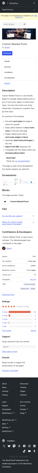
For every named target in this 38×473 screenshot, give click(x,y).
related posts (25, 288)
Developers (6, 409)
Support (7, 83)
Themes (23, 387)
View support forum (9, 351)
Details (7, 61)
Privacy (5, 395)
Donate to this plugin (10, 371)
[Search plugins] (24, 24)
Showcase (24, 384)
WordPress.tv (8, 413)
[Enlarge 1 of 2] (15, 182)
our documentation (22, 161)
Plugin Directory (7, 9)
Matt (5, 424)
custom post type (29, 284)
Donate (24, 409)
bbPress (6, 427)
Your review (6, 331)
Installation (8, 72)
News (4, 387)
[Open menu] (34, 3)
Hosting (5, 391)
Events (22, 406)
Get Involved (25, 402)
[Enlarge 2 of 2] (33, 182)
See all (33, 331)
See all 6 (33, 279)
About (4, 384)
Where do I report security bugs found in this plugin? (12, 223)
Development (9, 78)
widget (33, 288)
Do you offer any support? (12, 216)
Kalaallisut (11, 441)
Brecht (7, 47)
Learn (4, 402)
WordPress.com (9, 420)
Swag (23, 413)
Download (7, 53)
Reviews (7, 67)
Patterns (23, 395)
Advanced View (8, 295)
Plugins (22, 391)
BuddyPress (8, 431)
